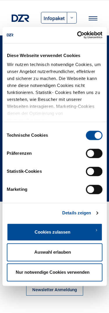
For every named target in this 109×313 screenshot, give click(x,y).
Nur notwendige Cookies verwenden (53, 272)
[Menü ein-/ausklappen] (93, 17)
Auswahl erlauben (52, 252)
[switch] (94, 153)
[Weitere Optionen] (72, 18)
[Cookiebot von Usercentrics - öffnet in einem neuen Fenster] (77, 35)
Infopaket (54, 18)
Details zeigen (76, 212)
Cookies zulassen (52, 232)
